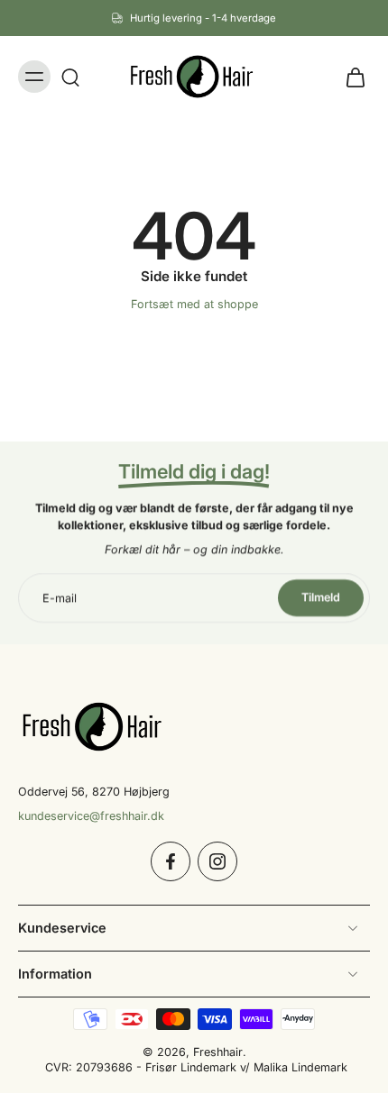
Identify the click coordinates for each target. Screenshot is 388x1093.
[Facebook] (170, 861)
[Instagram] (217, 861)
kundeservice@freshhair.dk (91, 816)
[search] (70, 77)
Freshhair (218, 1052)
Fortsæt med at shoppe (194, 304)
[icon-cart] (350, 76)
